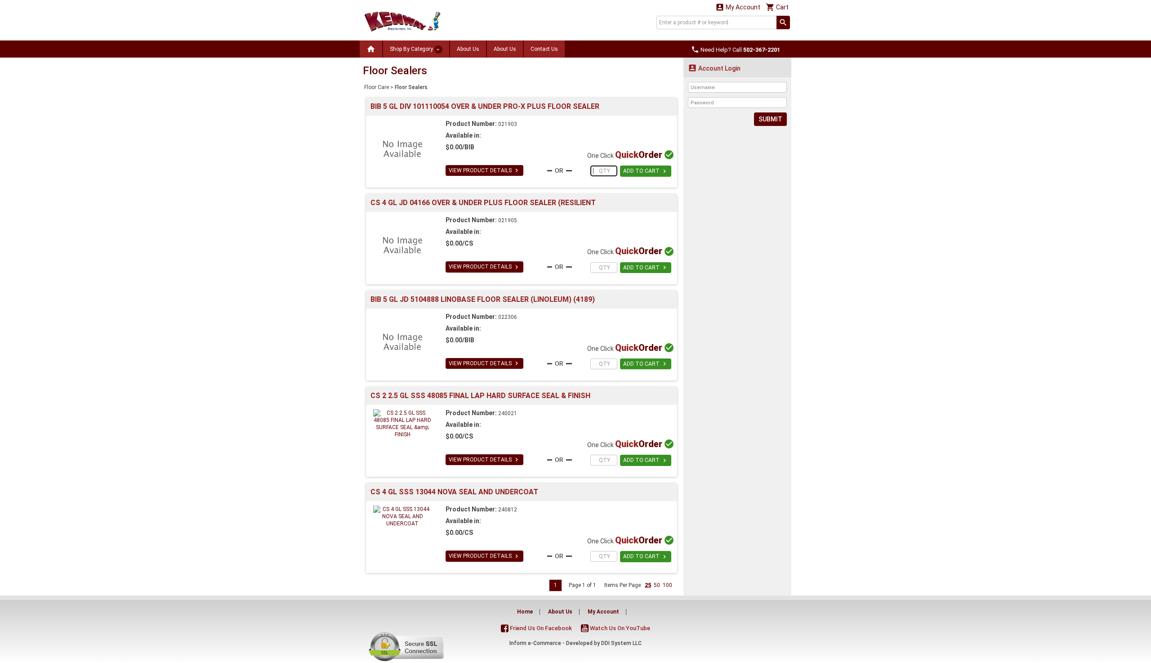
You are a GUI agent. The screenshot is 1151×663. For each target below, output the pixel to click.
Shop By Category (412, 49)
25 (648, 585)
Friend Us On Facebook (540, 628)
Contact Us (544, 49)
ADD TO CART (645, 171)
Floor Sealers (411, 87)
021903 (507, 124)
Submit (770, 119)
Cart (777, 7)
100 (667, 585)
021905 (507, 220)
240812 (507, 509)
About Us (468, 49)
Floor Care (376, 87)
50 (657, 585)
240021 (507, 413)
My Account (737, 7)
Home (525, 612)
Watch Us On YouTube (619, 628)
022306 (507, 317)
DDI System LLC (621, 643)
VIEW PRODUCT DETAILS (484, 170)
